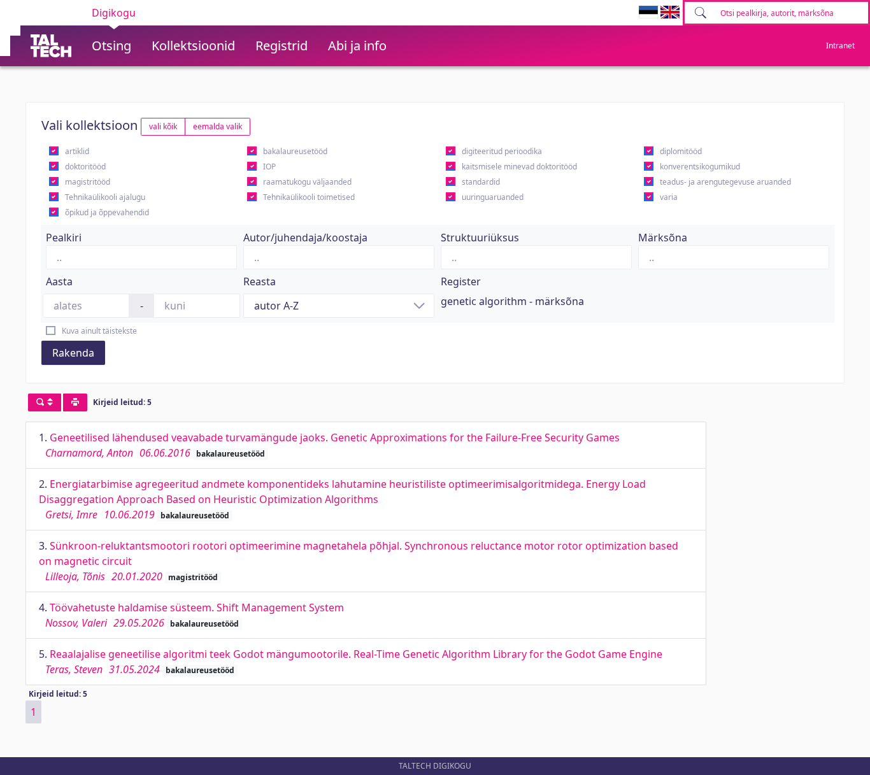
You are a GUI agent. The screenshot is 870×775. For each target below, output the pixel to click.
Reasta (259, 281)
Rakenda (73, 353)
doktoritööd (85, 166)
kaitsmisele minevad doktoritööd (519, 166)
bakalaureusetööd (295, 151)
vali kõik (163, 126)
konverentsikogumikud (700, 166)
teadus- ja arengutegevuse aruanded (725, 181)
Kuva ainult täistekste (99, 330)
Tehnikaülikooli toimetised (309, 197)
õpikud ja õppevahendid (107, 212)
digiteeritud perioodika (502, 151)
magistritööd (87, 181)
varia (669, 197)
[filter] (44, 402)
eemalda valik (217, 126)
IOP (269, 166)
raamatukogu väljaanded (307, 181)
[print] (75, 402)
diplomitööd (681, 151)
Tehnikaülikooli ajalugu (105, 197)
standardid (481, 181)
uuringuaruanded (493, 197)
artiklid (77, 151)
